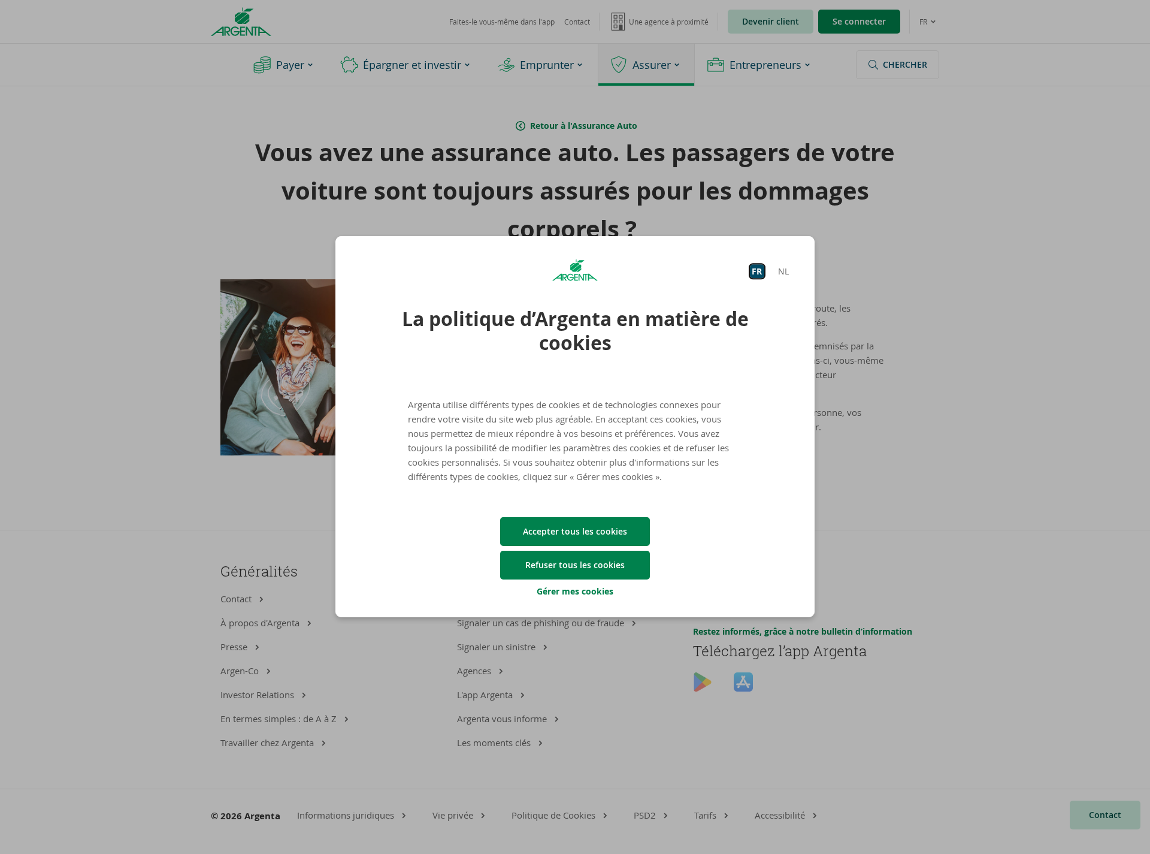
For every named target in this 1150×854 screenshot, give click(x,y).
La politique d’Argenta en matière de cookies (575, 331)
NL (783, 271)
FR (757, 271)
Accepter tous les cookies (575, 531)
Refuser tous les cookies (575, 565)
